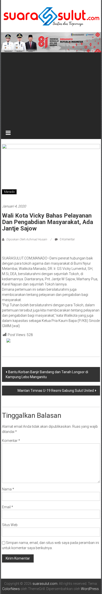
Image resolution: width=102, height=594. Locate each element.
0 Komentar (67, 239)
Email (7, 507)
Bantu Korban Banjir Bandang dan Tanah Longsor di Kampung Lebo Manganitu (47, 374)
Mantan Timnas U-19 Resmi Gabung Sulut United (56, 391)
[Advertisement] (51, 89)
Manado (9, 192)
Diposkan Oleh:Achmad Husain (26, 239)
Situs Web (10, 525)
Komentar (11, 441)
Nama (8, 489)
